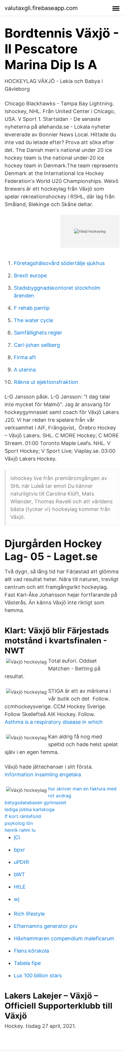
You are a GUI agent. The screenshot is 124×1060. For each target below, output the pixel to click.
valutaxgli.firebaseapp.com (41, 8)
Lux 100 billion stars (38, 975)
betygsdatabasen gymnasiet (35, 802)
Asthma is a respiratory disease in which (54, 722)
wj (16, 899)
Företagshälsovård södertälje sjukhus (59, 263)
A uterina (25, 370)
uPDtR (21, 862)
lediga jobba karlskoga (30, 809)
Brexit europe (30, 275)
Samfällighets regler (38, 333)
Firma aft (25, 357)
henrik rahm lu (20, 830)
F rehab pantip (32, 308)
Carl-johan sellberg (37, 345)
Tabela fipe (27, 963)
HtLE (20, 887)
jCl (17, 837)
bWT (19, 874)
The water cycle (33, 320)
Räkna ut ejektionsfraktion (46, 382)
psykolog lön (19, 823)
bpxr (19, 850)
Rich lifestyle (29, 914)
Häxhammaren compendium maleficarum (64, 938)
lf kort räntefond (23, 816)
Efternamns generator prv (46, 926)
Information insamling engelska (43, 774)
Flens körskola (31, 951)
